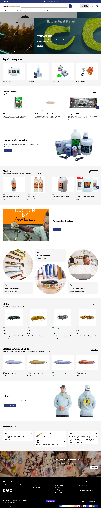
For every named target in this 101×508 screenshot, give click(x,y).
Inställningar (58, 490)
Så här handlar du (36, 487)
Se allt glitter (94, 304)
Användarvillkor (16, 500)
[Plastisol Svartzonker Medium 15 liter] (87, 184)
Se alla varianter (93, 172)
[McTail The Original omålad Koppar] (87, 362)
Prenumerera (94, 467)
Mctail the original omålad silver (59, 374)
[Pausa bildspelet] (13, 51)
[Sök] (70, 6)
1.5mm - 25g (6, 338)
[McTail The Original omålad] (14, 362)
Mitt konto (57, 487)
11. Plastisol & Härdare (7, 81)
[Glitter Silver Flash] (63, 317)
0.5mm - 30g (13, 335)
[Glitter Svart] (14, 317)
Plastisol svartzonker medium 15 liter (85, 196)
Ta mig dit (57, 229)
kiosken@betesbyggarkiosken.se (77, 291)
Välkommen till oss (9, 482)
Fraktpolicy (24, 500)
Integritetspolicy (7, 500)
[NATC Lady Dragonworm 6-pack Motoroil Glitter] (39, 435)
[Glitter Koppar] (87, 317)
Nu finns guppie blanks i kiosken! (45, 114)
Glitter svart (5, 329)
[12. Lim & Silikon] (38, 71)
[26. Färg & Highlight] (63, 71)
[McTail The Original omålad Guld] (38, 362)
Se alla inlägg (95, 92)
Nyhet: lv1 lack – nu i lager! (11, 114)
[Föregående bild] (4, 51)
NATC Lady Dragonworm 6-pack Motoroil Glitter (52, 433)
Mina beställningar (59, 485)
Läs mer (4, 119)
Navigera (35, 482)
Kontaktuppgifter (83, 482)
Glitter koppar (79, 329)
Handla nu (8, 150)
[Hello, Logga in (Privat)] (93, 6)
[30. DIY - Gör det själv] (87, 71)
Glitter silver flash (56, 329)
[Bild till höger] (97, 107)
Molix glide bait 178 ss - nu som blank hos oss (81, 114)
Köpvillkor (6, 1)
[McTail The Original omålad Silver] (63, 362)
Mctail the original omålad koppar (84, 374)
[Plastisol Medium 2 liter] (38, 184)
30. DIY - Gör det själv (80, 81)
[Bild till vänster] (3, 107)
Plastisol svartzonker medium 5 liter (60, 196)
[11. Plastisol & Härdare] (14, 71)
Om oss (34, 485)
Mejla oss (86, 6)
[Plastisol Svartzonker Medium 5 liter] (63, 184)
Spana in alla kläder (10, 405)
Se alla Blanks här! (94, 349)
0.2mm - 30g (6, 335)
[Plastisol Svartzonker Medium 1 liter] (14, 184)
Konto (56, 482)
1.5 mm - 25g (30, 338)
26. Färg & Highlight (55, 81)
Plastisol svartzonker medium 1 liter (11, 196)
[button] (97, 6)
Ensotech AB (24, 506)
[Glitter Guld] (38, 317)
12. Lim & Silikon (30, 81)
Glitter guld (30, 329)
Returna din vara (58, 492)
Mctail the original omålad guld (35, 374)
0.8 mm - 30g (45, 335)
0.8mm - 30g (20, 335)
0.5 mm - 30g (38, 335)
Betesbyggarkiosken (11, 506)
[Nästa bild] (10, 51)
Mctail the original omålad (9, 374)
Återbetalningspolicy (10, 502)
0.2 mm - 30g (30, 335)
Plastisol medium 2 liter (33, 196)
